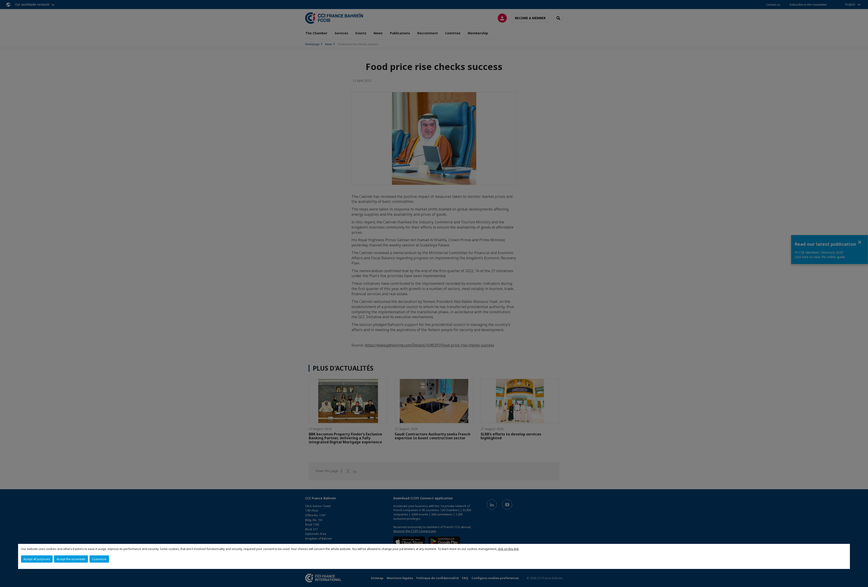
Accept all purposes (37, 559)
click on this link (508, 549)
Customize (99, 559)
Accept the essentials (71, 559)
